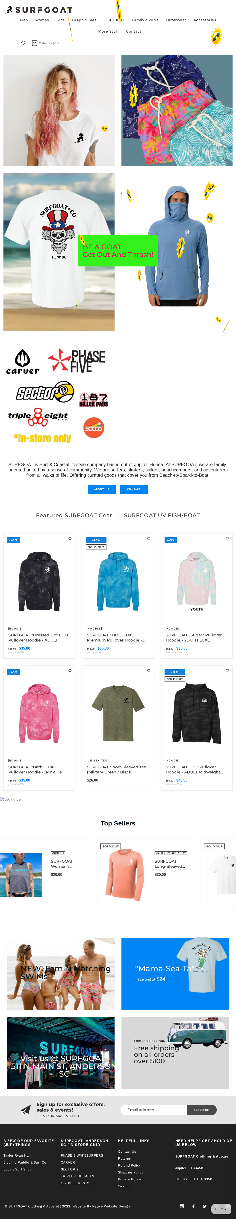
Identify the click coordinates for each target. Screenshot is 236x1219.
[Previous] (10, 874)
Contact (134, 489)
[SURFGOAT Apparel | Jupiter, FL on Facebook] (193, 1206)
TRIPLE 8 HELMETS (77, 1176)
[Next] (225, 874)
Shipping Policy (130, 1172)
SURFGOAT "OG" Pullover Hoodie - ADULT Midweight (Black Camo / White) (193, 770)
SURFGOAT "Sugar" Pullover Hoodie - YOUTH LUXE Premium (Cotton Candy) (194, 638)
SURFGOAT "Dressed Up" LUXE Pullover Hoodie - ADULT (38, 637)
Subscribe (202, 1110)
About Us (102, 489)
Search (124, 1186)
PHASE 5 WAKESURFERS (82, 1155)
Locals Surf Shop (17, 1169)
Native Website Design (111, 1206)
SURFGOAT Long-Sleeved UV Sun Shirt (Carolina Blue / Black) (76, 864)
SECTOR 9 (70, 1169)
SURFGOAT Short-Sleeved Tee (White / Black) (179, 864)
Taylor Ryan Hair (17, 1155)
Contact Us (127, 1151)
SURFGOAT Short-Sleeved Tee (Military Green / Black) (116, 769)
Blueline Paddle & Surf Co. (25, 1162)
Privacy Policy (129, 1179)
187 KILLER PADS (76, 1183)
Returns (124, 1158)
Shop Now (23, 88)
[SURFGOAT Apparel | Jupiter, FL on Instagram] (181, 1206)
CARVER (68, 1162)
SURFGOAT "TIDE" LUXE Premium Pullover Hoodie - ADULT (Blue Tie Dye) (114, 638)
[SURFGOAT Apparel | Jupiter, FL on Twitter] (204, 1206)
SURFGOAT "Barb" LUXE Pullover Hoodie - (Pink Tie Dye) (35, 770)
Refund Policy (129, 1165)
